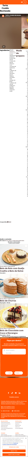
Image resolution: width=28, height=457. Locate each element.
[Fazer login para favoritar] (26, 246)
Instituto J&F (18, 425)
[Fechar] (25, 438)
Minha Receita (4, 426)
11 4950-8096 (16, 411)
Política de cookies (19, 434)
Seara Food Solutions (5, 424)
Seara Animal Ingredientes (7, 428)
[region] (14, 446)
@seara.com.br (11, 408)
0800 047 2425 (6, 411)
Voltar (10, 373)
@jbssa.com (4, 408)
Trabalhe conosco (14, 397)
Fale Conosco (4, 434)
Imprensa (17, 424)
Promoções (3, 429)
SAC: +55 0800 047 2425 (6, 436)
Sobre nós (17, 426)
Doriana (22, 240)
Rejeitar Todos (14, 450)
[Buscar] (25, 2)
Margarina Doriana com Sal (13, 53)
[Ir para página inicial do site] (14, 389)
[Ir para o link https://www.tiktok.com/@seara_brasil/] (12, 393)
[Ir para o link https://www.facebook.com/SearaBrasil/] (8, 393)
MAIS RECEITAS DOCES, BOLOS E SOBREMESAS (14, 336)
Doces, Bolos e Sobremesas (12, 240)
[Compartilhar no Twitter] (9, 222)
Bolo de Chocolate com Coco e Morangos (11, 331)
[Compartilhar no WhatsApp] (10, 222)
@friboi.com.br (11, 406)
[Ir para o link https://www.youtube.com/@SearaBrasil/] (16, 393)
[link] (14, 259)
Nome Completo (10, 350)
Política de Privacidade (11, 444)
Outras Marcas (18, 422)
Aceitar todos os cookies (14, 454)
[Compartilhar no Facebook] (7, 222)
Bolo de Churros (8, 300)
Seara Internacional (5, 422)
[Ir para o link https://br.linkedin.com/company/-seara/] (19, 393)
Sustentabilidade (19, 428)
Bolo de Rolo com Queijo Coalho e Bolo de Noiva (12, 269)
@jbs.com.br (4, 406)
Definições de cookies (14, 447)
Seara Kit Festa (4, 425)
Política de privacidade (20, 436)
